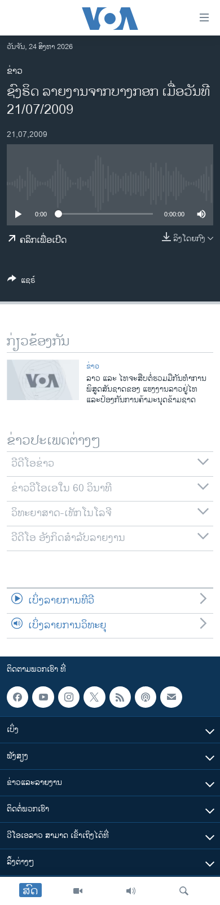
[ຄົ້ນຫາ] (184, 891)
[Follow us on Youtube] (43, 697)
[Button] (21, 282)
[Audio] (131, 891)
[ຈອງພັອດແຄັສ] (171, 697)
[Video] (78, 891)
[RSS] (120, 697)
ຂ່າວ (15, 71)
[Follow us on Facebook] (17, 697)
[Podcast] (145, 697)
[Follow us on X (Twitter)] (94, 697)
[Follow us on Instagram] (69, 697)
